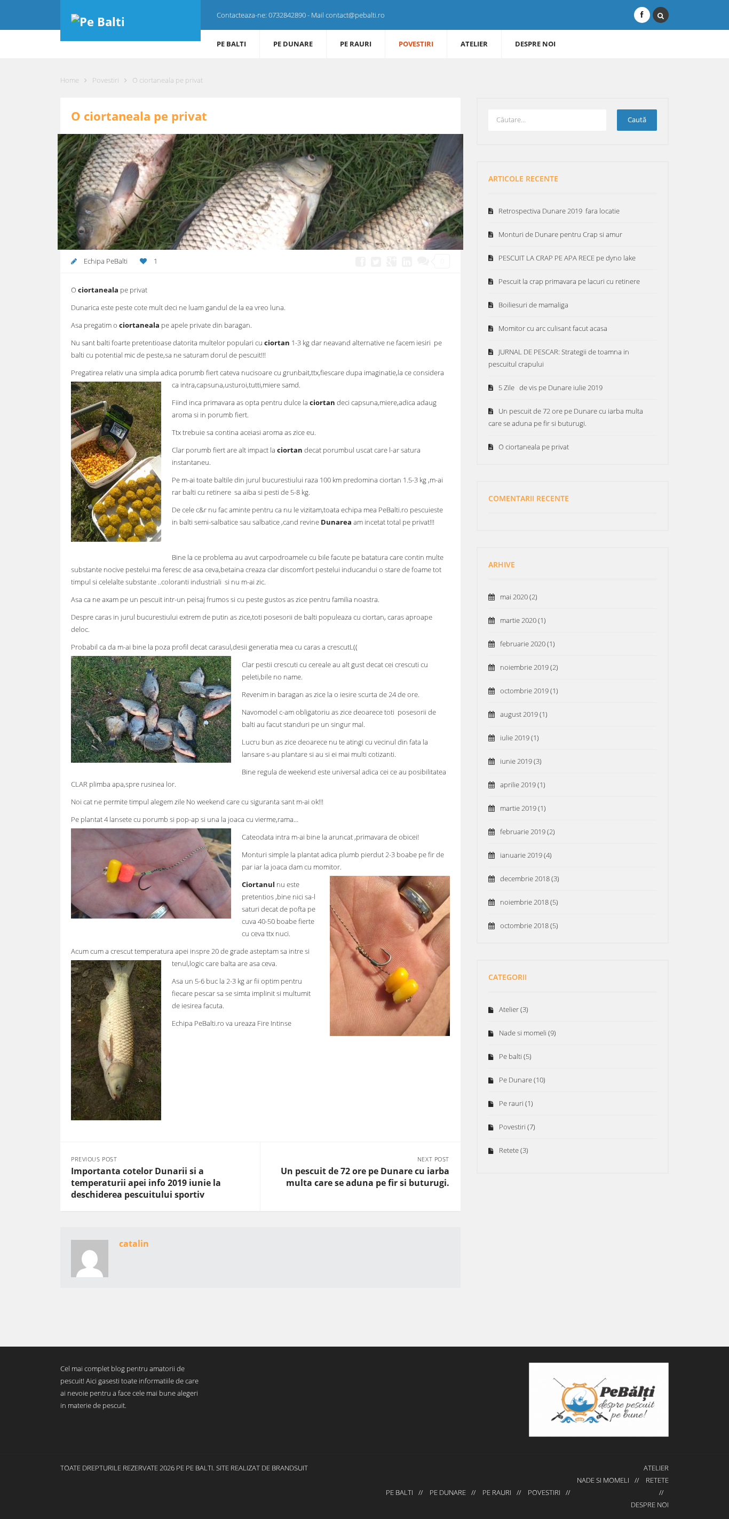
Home (69, 80)
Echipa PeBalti (106, 261)
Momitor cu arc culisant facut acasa (552, 328)
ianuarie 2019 (521, 855)
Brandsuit (290, 1468)
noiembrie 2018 (524, 902)
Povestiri (416, 44)
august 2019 (519, 714)
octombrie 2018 (524, 925)
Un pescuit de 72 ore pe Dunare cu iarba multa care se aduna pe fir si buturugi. (365, 1177)
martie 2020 (518, 620)
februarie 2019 (522, 831)
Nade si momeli (522, 1033)
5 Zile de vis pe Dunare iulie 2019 (550, 387)
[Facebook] (642, 15)
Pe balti (231, 44)
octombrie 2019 (524, 690)
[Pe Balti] (130, 20)
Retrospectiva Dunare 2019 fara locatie (559, 211)
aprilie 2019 (518, 784)
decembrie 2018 (525, 878)
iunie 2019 (516, 761)
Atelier (474, 44)
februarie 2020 (522, 643)
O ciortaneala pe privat (533, 447)
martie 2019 (518, 808)
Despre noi (535, 44)
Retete (509, 1150)
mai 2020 (514, 597)
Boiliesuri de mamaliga (533, 305)
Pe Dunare (293, 44)
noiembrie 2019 (524, 667)
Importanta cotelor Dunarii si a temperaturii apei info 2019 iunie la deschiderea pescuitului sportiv (146, 1182)
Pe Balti (199, 1468)
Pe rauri (355, 44)
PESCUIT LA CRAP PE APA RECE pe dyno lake (567, 258)
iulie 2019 (514, 737)
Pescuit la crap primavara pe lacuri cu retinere (569, 281)
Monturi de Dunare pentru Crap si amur (560, 234)
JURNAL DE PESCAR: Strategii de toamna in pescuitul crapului (558, 358)
